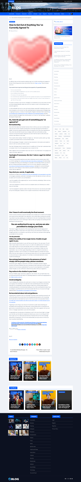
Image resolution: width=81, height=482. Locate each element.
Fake (63, 138)
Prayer (64, 148)
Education (24, 13)
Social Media (56, 118)
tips (64, 152)
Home (10, 17)
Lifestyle (35, 13)
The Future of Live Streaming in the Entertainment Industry (15, 378)
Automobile (11, 13)
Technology (56, 121)
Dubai (56, 136)
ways (66, 155)
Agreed (12, 30)
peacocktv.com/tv (58, 148)
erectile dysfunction (67, 136)
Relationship (57, 13)
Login (40, 13)
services (56, 150)
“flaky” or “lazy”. (38, 83)
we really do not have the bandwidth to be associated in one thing (36, 174)
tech (68, 150)
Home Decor (56, 103)
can (68, 131)
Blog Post (50, 13)
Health (68, 140)
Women (60, 157)
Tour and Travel (43, 364)
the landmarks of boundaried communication (27, 290)
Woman (56, 157)
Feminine (56, 140)
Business (41, 363)
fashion (67, 138)
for (64, 140)
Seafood (55, 115)
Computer (18, 13)
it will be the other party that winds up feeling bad (31, 161)
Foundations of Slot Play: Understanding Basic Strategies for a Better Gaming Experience (62, 61)
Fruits (55, 91)
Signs (60, 150)
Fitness (61, 140)
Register (45, 13)
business (59, 131)
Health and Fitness (58, 100)
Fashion (30, 13)
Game (62, 13)
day (69, 133)
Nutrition (56, 109)
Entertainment (13, 363)
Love (67, 143)
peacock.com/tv (61, 145)
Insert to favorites (22, 329)
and (55, 131)
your (67, 157)
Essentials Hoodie (57, 138)
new (55, 145)
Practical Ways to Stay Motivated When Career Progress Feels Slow (44, 378)
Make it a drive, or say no (16, 277)
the (60, 152)
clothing (56, 133)
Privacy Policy (55, 428)
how (61, 143)
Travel (63, 155)
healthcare (56, 143)
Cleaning (56, 77)
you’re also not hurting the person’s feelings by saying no (21, 166)
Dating (65, 133)
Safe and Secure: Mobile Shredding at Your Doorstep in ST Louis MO (63, 65)
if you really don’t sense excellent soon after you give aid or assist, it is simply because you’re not (29, 300)
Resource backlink (13, 339)
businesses (64, 131)
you (64, 157)
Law (64, 143)
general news (57, 97)
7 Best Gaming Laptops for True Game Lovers (29, 377)
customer (61, 133)
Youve (16, 30)
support (64, 150)
